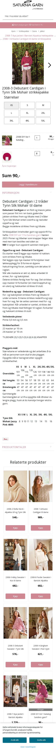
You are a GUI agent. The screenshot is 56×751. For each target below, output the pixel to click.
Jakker (42, 31)
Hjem (13, 31)
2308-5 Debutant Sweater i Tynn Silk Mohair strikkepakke (15, 648)
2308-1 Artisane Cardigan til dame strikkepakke (40, 512)
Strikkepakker (24, 31)
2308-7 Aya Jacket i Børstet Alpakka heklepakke (15, 717)
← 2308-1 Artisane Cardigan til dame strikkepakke (25, 38)
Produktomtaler (14, 447)
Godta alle (41, 740)
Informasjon (10, 192)
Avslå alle (15, 740)
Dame (34, 31)
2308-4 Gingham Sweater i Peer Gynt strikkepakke (40, 648)
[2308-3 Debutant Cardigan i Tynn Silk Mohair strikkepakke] (28, 63)
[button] (22, 83)
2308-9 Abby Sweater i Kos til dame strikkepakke (15, 580)
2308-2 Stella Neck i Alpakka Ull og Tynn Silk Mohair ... (15, 512)
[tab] (28, 192)
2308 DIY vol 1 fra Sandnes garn (25, 235)
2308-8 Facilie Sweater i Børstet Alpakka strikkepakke (40, 580)
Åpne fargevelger (9, 166)
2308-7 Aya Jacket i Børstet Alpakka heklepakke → (30, 35)
